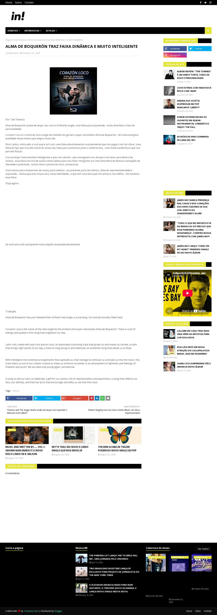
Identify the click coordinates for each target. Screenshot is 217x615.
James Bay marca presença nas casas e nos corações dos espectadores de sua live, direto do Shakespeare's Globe (193, 207)
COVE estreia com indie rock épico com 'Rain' (194, 89)
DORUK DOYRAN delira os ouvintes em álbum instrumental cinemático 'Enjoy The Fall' (193, 121)
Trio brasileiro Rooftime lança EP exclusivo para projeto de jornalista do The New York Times (114, 571)
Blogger (58, 611)
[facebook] (200, 2)
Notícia (22, 39)
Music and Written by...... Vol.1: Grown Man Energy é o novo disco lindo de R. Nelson (25, 450)
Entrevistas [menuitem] (32, 30)
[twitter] (205, 2)
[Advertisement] (187, 167)
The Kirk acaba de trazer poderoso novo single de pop (117, 448)
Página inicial (11, 39)
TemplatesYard (31, 611)
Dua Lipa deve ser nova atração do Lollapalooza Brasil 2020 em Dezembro (193, 350)
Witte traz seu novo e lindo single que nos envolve (70, 448)
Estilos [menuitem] (50, 30)
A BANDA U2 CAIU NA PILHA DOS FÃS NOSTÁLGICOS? (201, 580)
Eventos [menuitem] (13, 30)
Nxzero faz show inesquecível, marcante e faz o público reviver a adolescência (179, 585)
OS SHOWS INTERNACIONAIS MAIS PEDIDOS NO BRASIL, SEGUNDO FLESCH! (156, 583)
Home (8, 2)
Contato (29, 2)
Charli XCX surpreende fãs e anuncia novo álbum (194, 365)
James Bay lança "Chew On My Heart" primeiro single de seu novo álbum (193, 249)
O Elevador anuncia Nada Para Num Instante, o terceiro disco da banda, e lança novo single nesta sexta (112, 588)
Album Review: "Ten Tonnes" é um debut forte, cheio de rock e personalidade (194, 74)
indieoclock (13, 53)
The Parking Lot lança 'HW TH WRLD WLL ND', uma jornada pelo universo (113, 557)
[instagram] (210, 2)
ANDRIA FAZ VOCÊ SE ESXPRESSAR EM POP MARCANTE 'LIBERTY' (188, 104)
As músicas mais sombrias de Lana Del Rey (193, 138)
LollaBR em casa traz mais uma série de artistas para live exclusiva (193, 334)
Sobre (18, 2)
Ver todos (203, 548)
